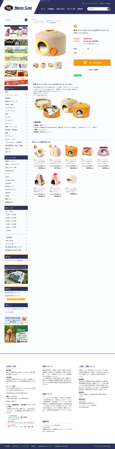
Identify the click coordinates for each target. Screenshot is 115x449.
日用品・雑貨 (9, 104)
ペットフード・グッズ (38, 21)
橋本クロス (8, 199)
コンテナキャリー (10, 107)
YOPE (7, 177)
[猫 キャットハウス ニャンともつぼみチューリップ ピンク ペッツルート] (39, 151)
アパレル (8, 117)
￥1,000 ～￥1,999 (10, 214)
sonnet (7, 196)
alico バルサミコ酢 (10, 167)
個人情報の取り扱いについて (14, 247)
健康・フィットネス (11, 126)
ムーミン (8, 174)
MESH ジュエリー (10, 161)
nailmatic (7, 192)
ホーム (43, 9)
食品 (6, 92)
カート (106, 3)
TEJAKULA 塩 (9, 170)
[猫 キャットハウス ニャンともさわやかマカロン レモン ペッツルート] (71, 179)
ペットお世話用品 (51, 22)
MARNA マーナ (9, 186)
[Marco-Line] (18, 8)
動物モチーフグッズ (11, 101)
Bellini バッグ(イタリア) (12, 164)
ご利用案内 (50, 9)
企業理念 (80, 9)
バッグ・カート (10, 111)
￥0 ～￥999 (8, 211)
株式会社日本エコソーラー (12, 292)
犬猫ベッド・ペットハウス (53, 21)
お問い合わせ (60, 9)
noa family (8, 183)
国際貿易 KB (9, 202)
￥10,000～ (8, 230)
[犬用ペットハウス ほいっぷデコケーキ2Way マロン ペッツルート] (39, 179)
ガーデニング (9, 136)
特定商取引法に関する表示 (13, 250)
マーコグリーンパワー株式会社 (14, 260)
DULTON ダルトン (10, 189)
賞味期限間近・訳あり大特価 (14, 145)
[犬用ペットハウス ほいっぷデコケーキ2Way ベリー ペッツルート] (55, 179)
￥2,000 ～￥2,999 (10, 218)
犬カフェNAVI (9, 312)
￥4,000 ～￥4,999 (10, 224)
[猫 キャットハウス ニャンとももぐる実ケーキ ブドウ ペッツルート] (55, 151)
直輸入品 (8, 148)
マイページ (91, 3)
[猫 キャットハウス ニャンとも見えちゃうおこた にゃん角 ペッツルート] (87, 151)
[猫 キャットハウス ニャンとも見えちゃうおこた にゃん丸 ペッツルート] (103, 151)
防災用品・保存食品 (11, 129)
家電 (6, 133)
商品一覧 (8, 152)
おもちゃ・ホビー (10, 139)
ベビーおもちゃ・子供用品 (13, 142)
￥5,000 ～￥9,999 (10, 227)
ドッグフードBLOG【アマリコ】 (14, 309)
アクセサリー (9, 120)
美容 (6, 114)
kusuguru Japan (10, 180)
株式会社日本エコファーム (12, 295)
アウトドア (8, 123)
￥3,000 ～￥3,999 (10, 221)
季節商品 (8, 98)
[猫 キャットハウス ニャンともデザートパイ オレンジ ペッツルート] (71, 151)
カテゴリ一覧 (71, 9)
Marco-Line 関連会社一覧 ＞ (16, 299)
